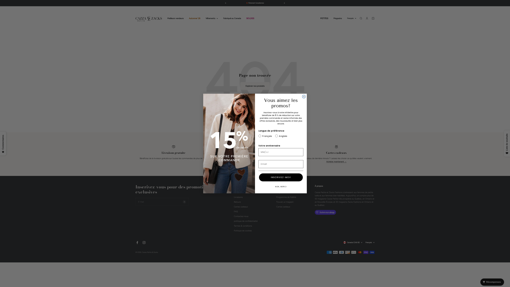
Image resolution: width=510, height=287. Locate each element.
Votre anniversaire (269, 145)
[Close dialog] (303, 96)
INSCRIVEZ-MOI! (281, 177)
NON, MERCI (281, 186)
